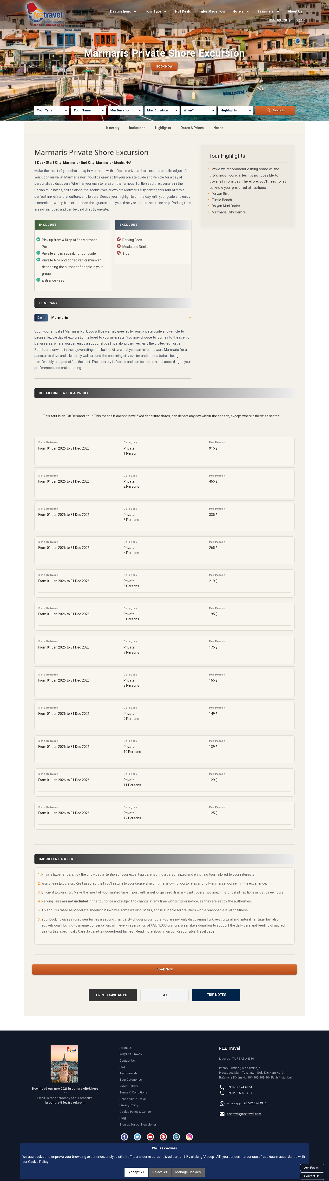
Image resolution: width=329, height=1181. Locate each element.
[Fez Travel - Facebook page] (125, 1137)
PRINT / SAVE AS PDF (112, 995)
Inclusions (137, 128)
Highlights (163, 128)
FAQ (122, 1067)
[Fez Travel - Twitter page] (138, 1137)
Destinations (120, 11)
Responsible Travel (132, 1099)
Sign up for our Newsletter (137, 1124)
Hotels (238, 11)
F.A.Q (165, 995)
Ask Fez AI (311, 1167)
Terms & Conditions (133, 1092)
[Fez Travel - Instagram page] (190, 1137)
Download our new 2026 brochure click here (65, 1088)
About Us (295, 11)
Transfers (265, 11)
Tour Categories (130, 1079)
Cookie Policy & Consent (136, 1111)
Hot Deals (183, 11)
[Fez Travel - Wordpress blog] (177, 1137)
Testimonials (128, 1073)
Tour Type (153, 11)
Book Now (165, 969)
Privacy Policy (128, 1105)
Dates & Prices (192, 128)
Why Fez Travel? (130, 1054)
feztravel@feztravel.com (244, 1114)
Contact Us (127, 1060)
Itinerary (112, 128)
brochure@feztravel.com (65, 1102)
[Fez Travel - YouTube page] (151, 1137)
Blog (122, 1118)
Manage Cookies (188, 1172)
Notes (218, 128)
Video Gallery (128, 1086)
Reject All (159, 1172)
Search (278, 110)
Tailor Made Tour (212, 11)
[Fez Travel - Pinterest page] (164, 1137)
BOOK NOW (164, 66)
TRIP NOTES (216, 995)
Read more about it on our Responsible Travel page (175, 931)
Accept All (136, 1172)
